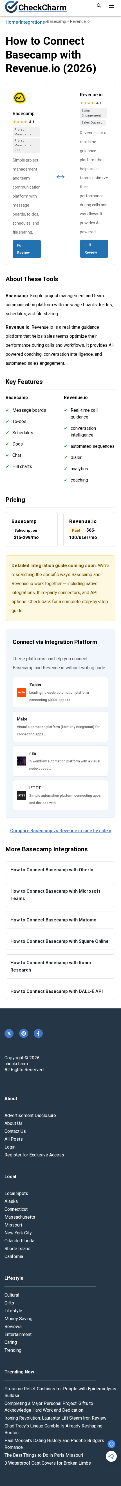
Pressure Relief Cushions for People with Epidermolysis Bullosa (60, 1392)
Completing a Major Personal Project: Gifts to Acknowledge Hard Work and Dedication (49, 1407)
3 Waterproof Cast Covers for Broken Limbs (48, 1463)
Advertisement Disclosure (30, 1115)
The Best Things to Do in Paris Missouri (44, 1455)
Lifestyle (13, 1310)
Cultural (12, 1295)
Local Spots (16, 1193)
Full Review (23, 249)
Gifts (9, 1303)
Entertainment (18, 1334)
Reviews (13, 1326)
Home (12, 22)
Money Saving (18, 1318)
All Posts (14, 1139)
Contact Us (15, 1131)
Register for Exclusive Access (34, 1155)
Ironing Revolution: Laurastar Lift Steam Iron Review (55, 1418)
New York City (18, 1233)
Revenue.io (91, 94)
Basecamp (24, 113)
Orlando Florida (19, 1240)
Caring (11, 1342)
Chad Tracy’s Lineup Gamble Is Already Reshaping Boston (53, 1429)
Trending (13, 1350)
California (14, 1256)
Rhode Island (17, 1248)
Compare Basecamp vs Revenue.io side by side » (60, 830)
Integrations (32, 22)
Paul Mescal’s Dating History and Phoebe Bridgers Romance (54, 1444)
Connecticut (16, 1209)
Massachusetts (20, 1217)
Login (10, 1147)
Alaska (11, 1201)
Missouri (13, 1225)
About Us (14, 1123)
